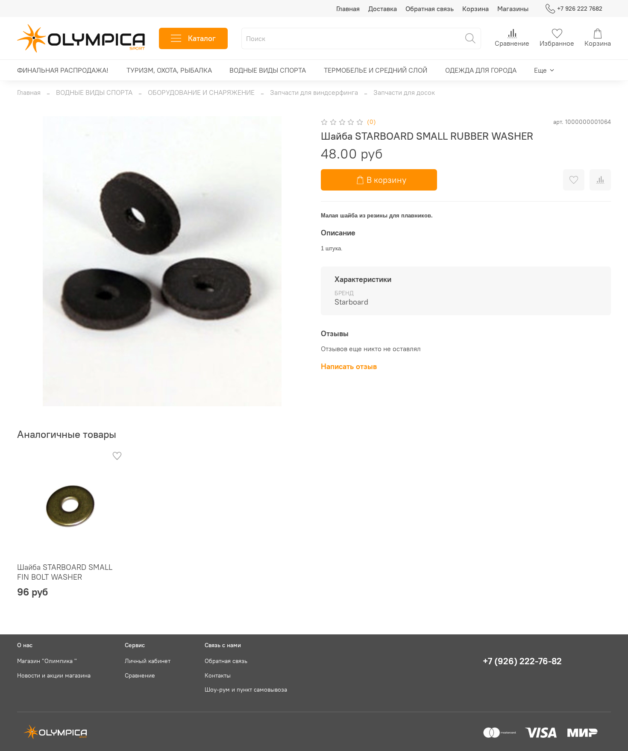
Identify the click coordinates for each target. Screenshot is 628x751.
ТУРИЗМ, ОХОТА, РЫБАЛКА (169, 70)
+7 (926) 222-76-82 (522, 661)
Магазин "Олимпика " (47, 661)
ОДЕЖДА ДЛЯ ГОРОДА (480, 70)
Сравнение (140, 675)
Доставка (382, 8)
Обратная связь (429, 8)
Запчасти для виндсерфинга (314, 92)
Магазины (512, 8)
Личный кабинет (147, 661)
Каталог (202, 38)
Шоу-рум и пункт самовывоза (246, 689)
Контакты (218, 675)
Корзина (475, 8)
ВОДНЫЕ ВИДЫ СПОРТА (267, 70)
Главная (348, 8)
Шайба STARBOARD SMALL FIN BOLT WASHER (64, 572)
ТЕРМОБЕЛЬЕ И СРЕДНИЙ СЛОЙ (375, 70)
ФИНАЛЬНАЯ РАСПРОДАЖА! (63, 70)
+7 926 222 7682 (579, 8)
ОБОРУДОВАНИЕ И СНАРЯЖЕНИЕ (201, 92)
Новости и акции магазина (54, 675)
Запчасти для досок (404, 92)
